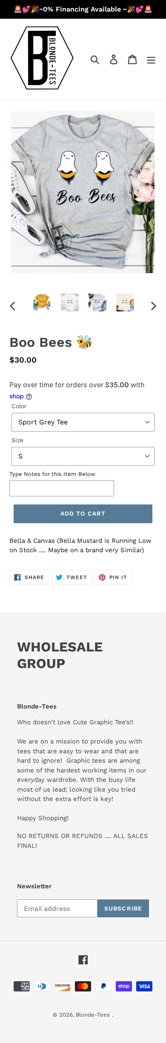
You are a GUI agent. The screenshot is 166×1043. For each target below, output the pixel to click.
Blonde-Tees (93, 1014)
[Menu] (151, 59)
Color (19, 406)
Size (17, 440)
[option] (42, 302)
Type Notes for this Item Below (52, 474)
